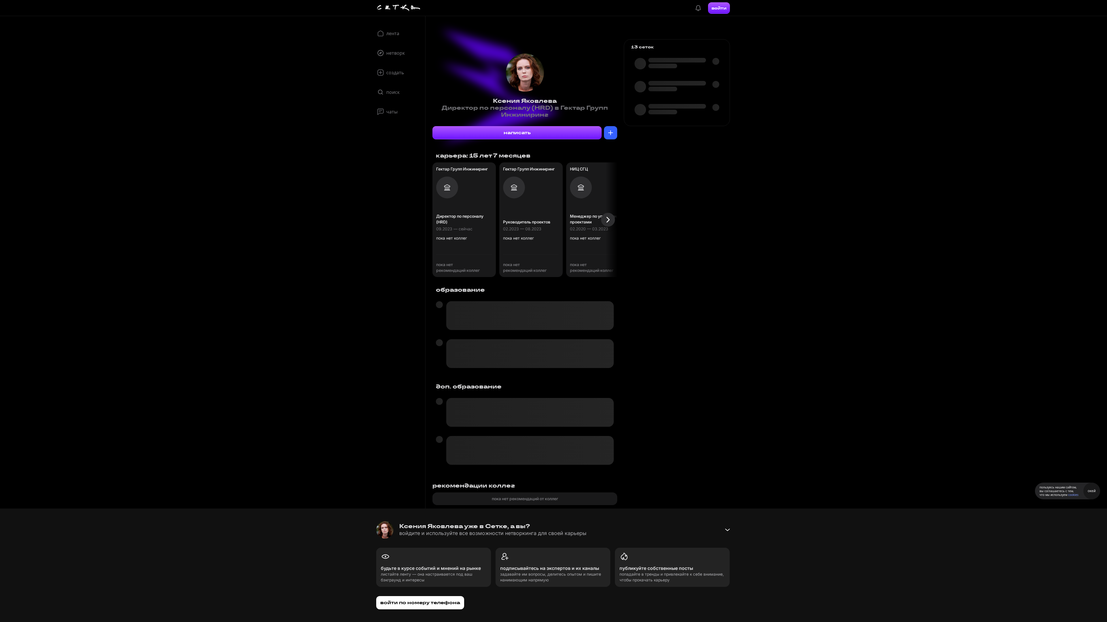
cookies (1073, 495)
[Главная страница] (398, 8)
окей (1092, 490)
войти (718, 8)
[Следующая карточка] (608, 220)
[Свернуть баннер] (727, 529)
